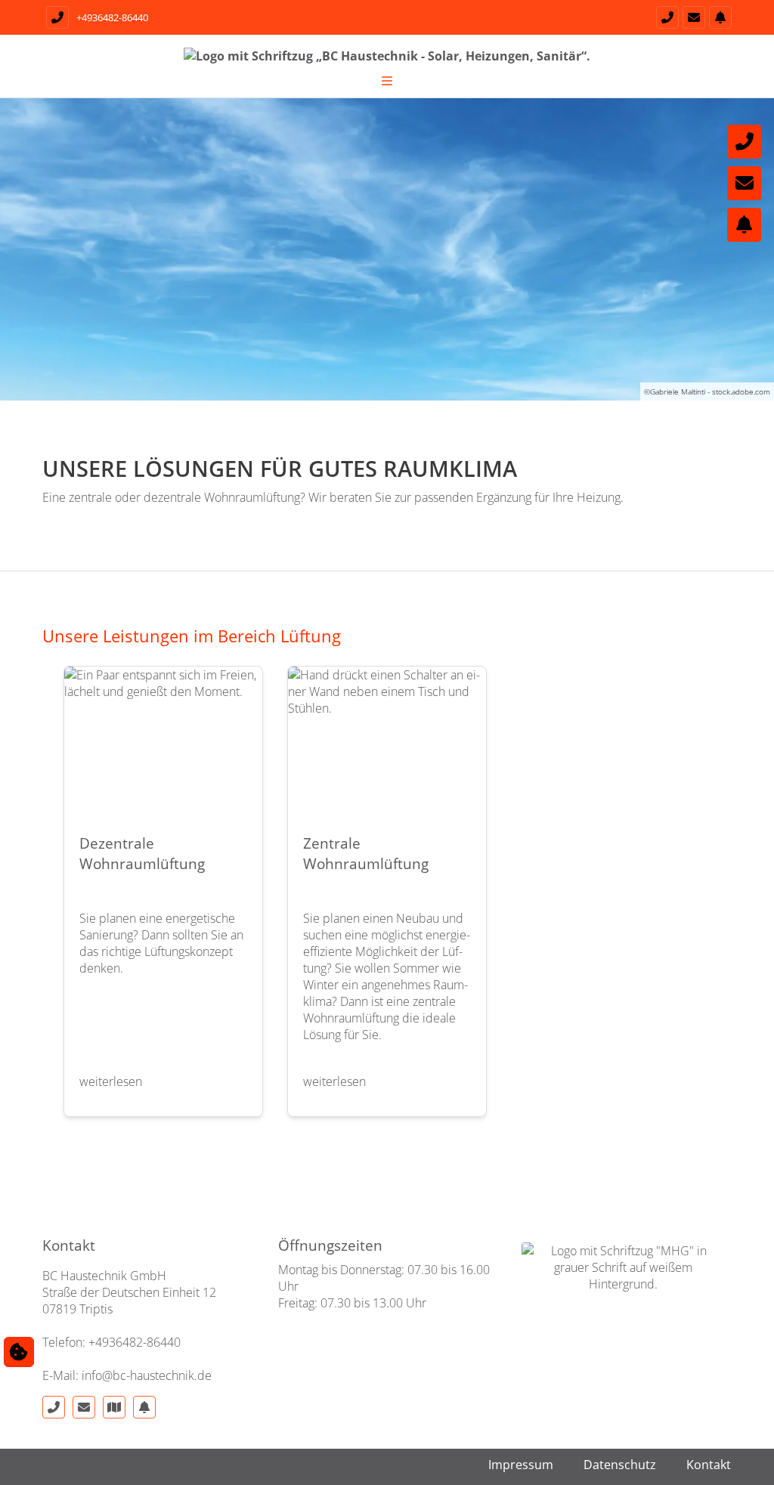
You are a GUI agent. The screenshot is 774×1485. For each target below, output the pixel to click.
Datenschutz (620, 1464)
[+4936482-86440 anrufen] (55, 17)
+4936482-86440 (112, 17)
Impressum (520, 1464)
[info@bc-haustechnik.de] (692, 17)
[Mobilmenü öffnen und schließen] (387, 81)
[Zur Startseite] (387, 62)
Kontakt (708, 1464)
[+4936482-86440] (665, 17)
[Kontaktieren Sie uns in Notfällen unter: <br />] (744, 225)
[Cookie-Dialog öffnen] (19, 1352)
